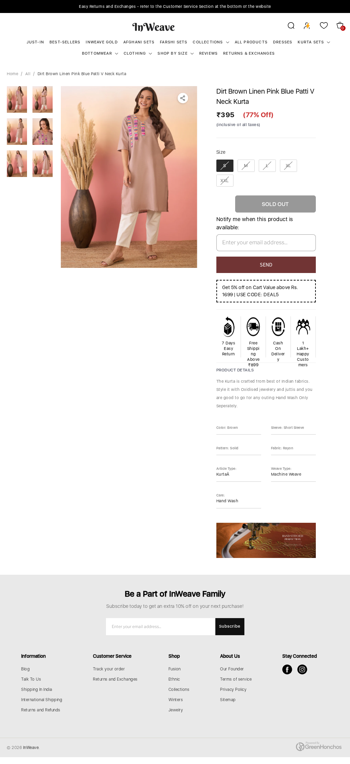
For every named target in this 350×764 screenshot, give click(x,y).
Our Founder (232, 669)
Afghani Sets (138, 42)
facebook (287, 669)
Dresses (282, 42)
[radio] (224, 166)
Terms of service (236, 679)
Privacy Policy (233, 689)
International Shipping (41, 699)
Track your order (109, 669)
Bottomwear (97, 53)
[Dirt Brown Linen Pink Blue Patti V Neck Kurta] (129, 177)
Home (12, 73)
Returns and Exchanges (115, 679)
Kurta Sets (311, 42)
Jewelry (176, 710)
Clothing (135, 53)
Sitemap (228, 699)
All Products (251, 42)
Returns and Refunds (40, 710)
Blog (25, 669)
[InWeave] (153, 26)
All (28, 73)
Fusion (175, 669)
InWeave (31, 747)
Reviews (208, 53)
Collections (208, 42)
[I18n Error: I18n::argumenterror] (17, 99)
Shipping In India (36, 689)
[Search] (286, 26)
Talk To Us (31, 679)
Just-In (35, 42)
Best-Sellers (65, 42)
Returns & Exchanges (249, 53)
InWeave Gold (102, 42)
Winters (176, 699)
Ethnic (174, 679)
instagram (302, 669)
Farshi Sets (173, 42)
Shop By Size (172, 53)
